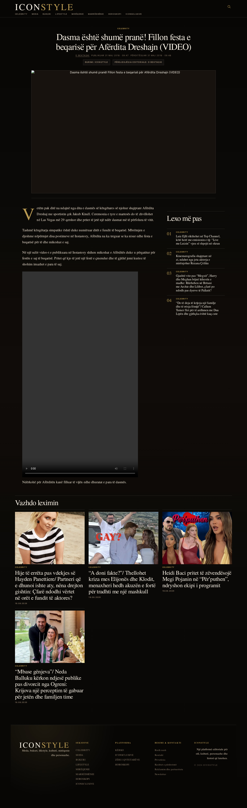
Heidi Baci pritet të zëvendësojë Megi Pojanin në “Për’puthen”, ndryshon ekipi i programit (196, 579)
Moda (35, 14)
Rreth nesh (160, 750)
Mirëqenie (78, 14)
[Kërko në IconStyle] (229, 7)
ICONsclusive (134, 14)
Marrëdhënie (96, 14)
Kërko (119, 750)
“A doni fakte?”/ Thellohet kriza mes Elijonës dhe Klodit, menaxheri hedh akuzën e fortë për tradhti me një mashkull (122, 582)
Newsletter (160, 774)
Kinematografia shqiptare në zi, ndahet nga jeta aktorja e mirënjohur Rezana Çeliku (194, 259)
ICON (44, 7)
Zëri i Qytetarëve (127, 759)
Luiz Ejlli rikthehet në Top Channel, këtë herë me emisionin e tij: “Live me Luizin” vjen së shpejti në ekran (198, 239)
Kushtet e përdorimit (166, 764)
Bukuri (47, 14)
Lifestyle (61, 14)
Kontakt (159, 755)
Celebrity (21, 14)
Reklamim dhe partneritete (169, 769)
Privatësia (160, 759)
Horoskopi (115, 14)
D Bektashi (82, 55)
